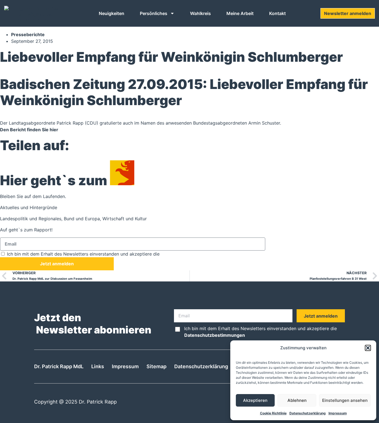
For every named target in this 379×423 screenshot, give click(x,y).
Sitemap (156, 366)
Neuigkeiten (111, 13)
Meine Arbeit (240, 13)
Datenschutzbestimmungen (191, 254)
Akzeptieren (255, 400)
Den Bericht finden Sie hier (29, 129)
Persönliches (153, 13)
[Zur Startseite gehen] (34, 13)
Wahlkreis (200, 13)
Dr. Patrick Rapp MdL (59, 366)
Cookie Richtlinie (273, 413)
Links (97, 366)
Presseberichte (28, 34)
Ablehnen (297, 400)
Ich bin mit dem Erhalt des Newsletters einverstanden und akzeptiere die (114, 254)
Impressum (338, 413)
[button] (368, 348)
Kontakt (277, 13)
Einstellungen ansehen (345, 400)
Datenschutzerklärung (307, 413)
